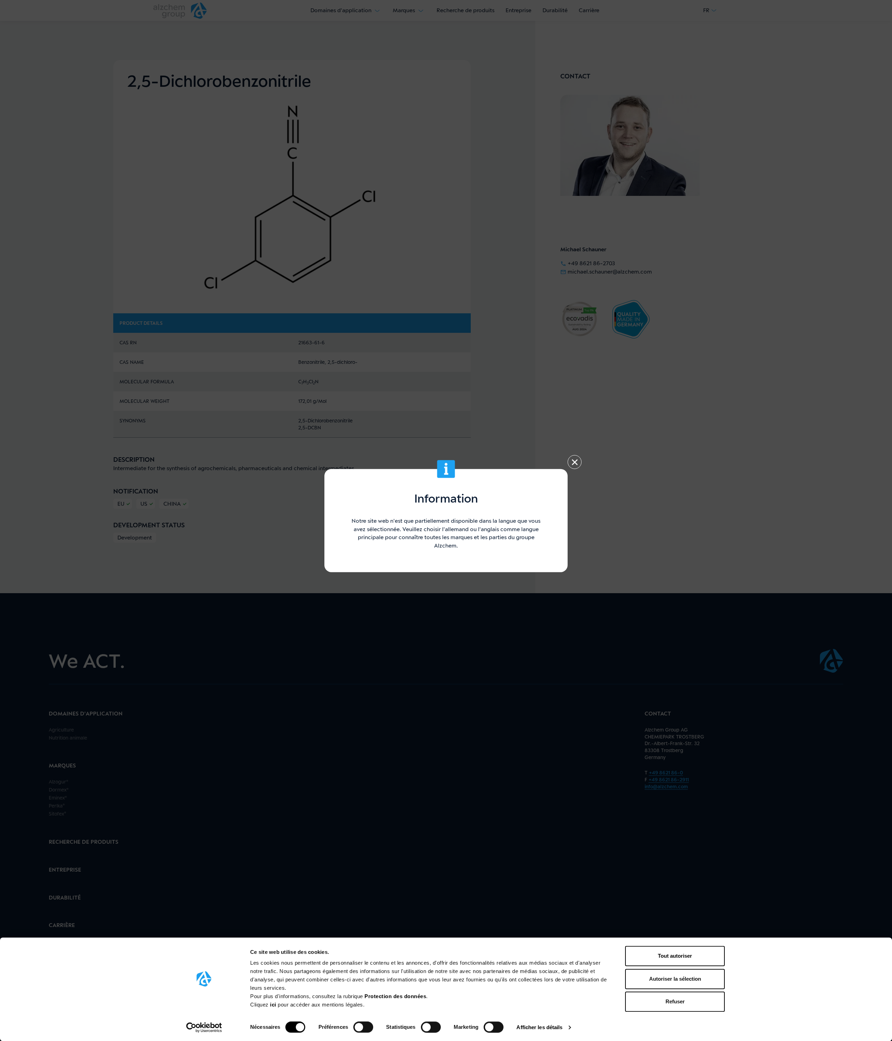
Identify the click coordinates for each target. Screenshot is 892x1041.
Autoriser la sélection (675, 979)
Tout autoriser (675, 956)
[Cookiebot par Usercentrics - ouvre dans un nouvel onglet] (204, 1027)
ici (274, 1005)
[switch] (363, 1027)
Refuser (675, 1001)
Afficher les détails (539, 1027)
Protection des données (395, 996)
